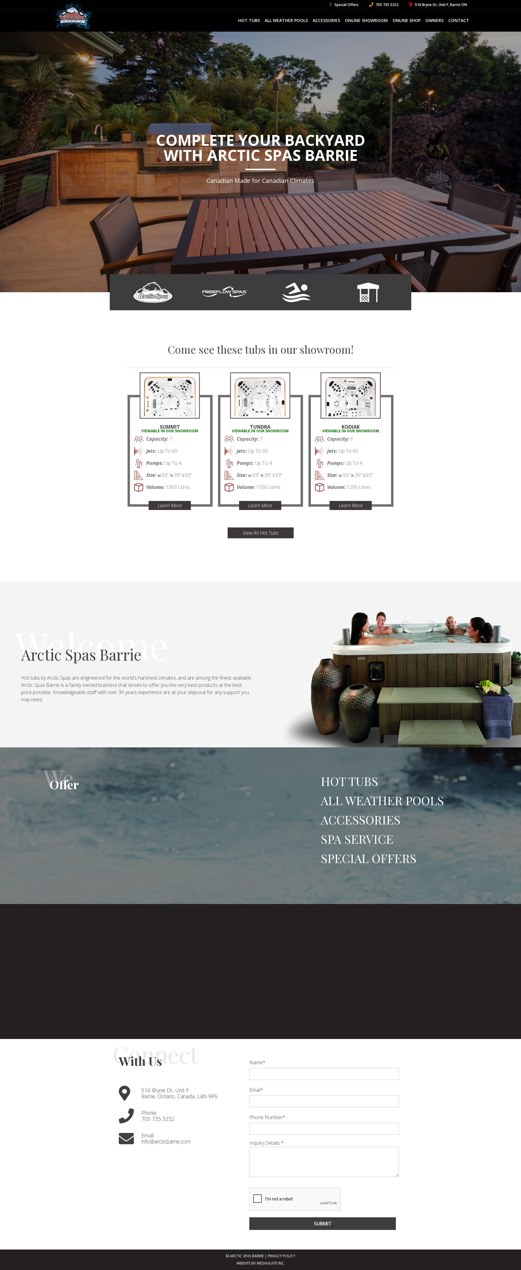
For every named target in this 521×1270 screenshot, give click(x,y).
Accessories (326, 20)
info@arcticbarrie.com (166, 1141)
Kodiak (351, 427)
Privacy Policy (281, 1256)
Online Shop (407, 20)
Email (256, 1090)
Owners (434, 20)
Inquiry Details (266, 1143)
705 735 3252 (387, 4)
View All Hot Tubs (261, 533)
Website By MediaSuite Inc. (260, 1263)
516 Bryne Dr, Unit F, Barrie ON (440, 4)
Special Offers (345, 4)
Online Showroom (366, 20)
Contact (458, 20)
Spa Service (357, 839)
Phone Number (267, 1117)
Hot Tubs (249, 20)
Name (257, 1062)
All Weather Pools (286, 20)
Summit (170, 427)
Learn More (170, 505)
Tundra (260, 427)
